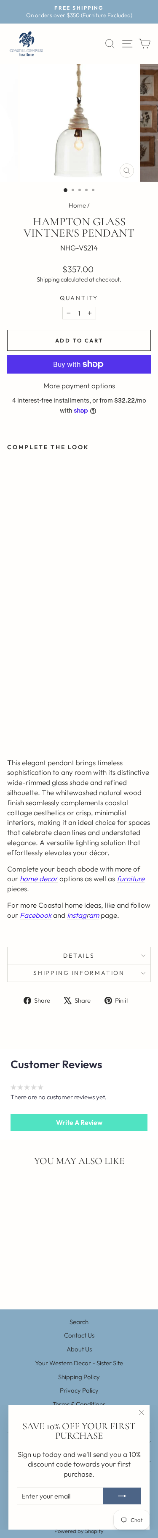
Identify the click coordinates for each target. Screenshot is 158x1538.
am (94, 915)
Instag (76, 915)
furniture (131, 878)
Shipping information (79, 973)
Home (77, 205)
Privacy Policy (79, 1390)
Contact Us (79, 1335)
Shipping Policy (79, 1377)
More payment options (79, 385)
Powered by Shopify (79, 1530)
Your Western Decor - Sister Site (79, 1363)
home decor (39, 878)
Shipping (48, 279)
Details (79, 955)
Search (79, 1322)
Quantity (79, 298)
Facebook (35, 915)
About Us (79, 1349)
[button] (79, 1122)
